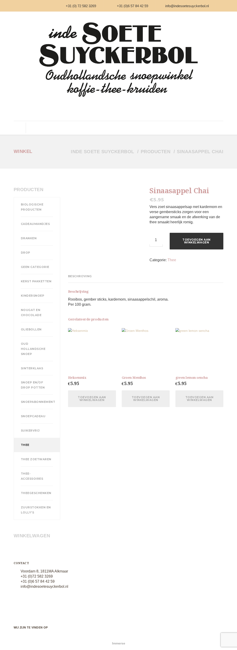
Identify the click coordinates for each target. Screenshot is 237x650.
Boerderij (154, 128)
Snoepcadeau (33, 416)
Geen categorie (35, 267)
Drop (71, 128)
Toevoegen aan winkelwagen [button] (92, 398)
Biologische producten (32, 207)
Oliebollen (31, 329)
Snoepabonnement (38, 402)
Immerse (118, 643)
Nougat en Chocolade (31, 312)
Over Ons (193, 128)
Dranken (29, 238)
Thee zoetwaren (36, 459)
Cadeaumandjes (35, 224)
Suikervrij (122, 128)
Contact (210, 128)
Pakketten (173, 128)
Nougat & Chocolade (94, 128)
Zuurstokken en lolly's (36, 510)
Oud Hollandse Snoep (47, 128)
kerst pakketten (36, 281)
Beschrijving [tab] (80, 276)
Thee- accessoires (32, 476)
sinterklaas (32, 368)
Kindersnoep (32, 295)
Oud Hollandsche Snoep (33, 349)
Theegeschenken (36, 493)
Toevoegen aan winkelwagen (196, 241)
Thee (138, 128)
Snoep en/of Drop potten (33, 385)
